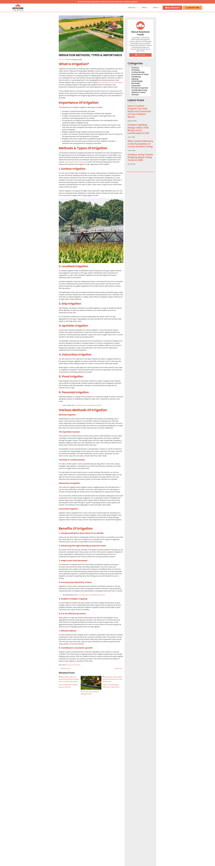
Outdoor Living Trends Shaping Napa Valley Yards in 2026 (140, 157)
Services (131, 8)
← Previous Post (64, 669)
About (155, 8)
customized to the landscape (75, 162)
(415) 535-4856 (193, 8)
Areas (144, 8)
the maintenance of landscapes (110, 82)
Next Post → (119, 669)
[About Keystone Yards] (140, 25)
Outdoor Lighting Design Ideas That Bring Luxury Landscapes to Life (138, 129)
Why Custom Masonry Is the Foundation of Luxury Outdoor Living (140, 143)
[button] (140, 55)
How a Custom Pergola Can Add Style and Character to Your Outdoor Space (139, 111)
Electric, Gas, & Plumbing (73, 665)
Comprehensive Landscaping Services (88, 405)
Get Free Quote (173, 8)
